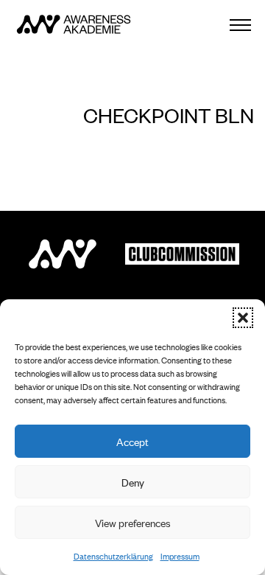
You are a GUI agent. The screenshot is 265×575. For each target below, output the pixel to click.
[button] (243, 317)
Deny (132, 481)
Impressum (179, 555)
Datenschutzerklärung (113, 555)
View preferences (133, 522)
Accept (132, 441)
